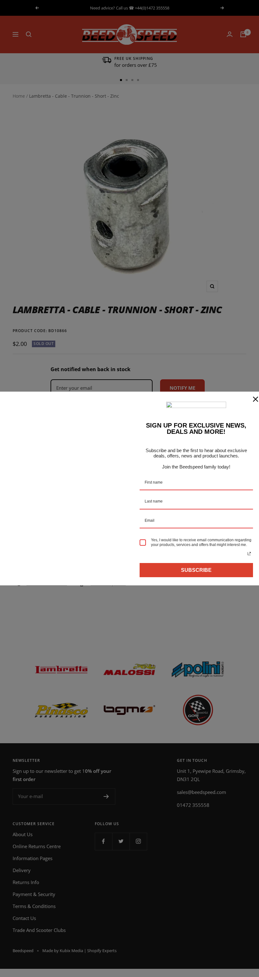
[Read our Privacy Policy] (249, 553)
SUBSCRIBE (196, 570)
